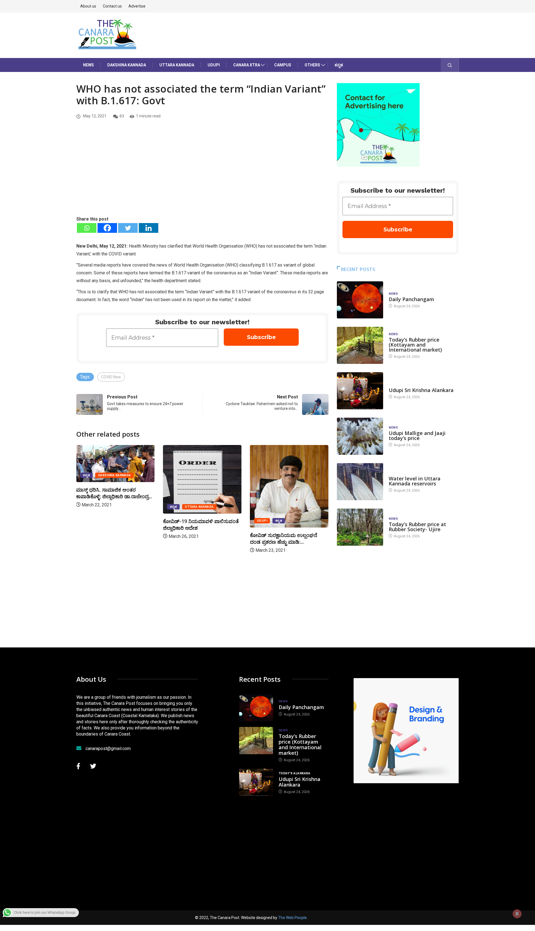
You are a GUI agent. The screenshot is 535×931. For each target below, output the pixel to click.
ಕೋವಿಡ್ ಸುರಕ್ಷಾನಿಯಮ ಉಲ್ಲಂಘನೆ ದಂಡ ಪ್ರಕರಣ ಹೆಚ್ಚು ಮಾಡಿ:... (283, 538)
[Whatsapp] (86, 228)
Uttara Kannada (176, 65)
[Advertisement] (202, 174)
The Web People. (293, 917)
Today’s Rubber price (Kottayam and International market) (415, 344)
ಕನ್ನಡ (339, 65)
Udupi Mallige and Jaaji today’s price (417, 435)
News (88, 65)
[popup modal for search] (450, 65)
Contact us (112, 6)
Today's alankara (404, 384)
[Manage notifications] (517, 913)
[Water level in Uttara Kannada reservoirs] (360, 481)
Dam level (397, 473)
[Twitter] (128, 228)
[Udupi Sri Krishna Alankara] (360, 390)
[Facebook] (107, 228)
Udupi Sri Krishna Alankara (421, 390)
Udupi (214, 65)
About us (88, 6)
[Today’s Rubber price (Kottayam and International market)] (360, 345)
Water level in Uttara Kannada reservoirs (415, 481)
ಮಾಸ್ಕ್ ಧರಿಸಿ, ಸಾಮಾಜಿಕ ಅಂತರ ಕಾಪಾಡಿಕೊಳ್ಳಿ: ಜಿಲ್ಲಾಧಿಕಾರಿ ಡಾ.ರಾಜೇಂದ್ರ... (114, 493)
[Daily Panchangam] (360, 299)
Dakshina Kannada (126, 65)
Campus (282, 65)
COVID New (111, 377)
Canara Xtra (246, 65)
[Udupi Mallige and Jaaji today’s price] (360, 436)
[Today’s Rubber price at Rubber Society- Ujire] (360, 527)
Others (312, 65)
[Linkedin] (148, 228)
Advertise (136, 6)
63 (122, 116)
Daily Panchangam (411, 299)
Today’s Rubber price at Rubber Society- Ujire (417, 527)
